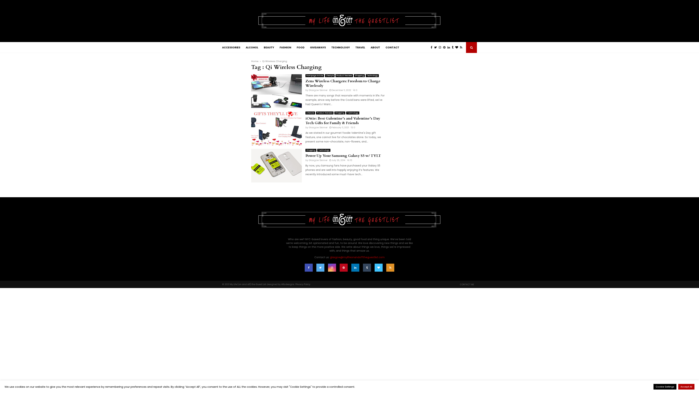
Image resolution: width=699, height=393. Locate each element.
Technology (372, 75)
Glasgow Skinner (318, 90)
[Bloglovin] (457, 47)
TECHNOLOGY (340, 47)
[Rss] (462, 47)
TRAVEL (360, 47)
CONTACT (392, 47)
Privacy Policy (302, 284)
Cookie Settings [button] (665, 386)
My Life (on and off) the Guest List (248, 284)
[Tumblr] (453, 47)
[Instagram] (441, 47)
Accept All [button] (686, 386)
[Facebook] (432, 47)
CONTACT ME (467, 284)
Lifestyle (330, 75)
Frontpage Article (314, 75)
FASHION (285, 47)
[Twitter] (436, 47)
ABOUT (375, 47)
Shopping (359, 75)
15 (351, 160)
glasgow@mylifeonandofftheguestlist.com (357, 257)
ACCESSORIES (231, 47)
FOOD (301, 47)
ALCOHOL (252, 47)
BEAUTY (269, 47)
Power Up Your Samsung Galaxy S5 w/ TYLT (343, 155)
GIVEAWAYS (318, 47)
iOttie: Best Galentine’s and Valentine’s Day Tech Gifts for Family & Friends (342, 120)
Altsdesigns (287, 284)
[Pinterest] (445, 47)
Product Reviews (344, 75)
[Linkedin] (449, 47)
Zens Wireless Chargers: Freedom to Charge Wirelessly (342, 83)
